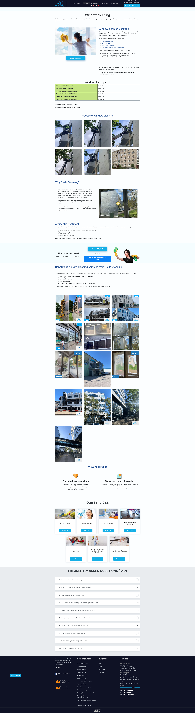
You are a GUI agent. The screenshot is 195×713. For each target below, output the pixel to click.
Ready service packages (131, 5)
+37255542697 (128, 692)
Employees (102, 669)
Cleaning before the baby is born (86, 693)
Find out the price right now (97, 259)
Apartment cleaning (82, 663)
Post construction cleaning (84, 681)
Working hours (104, 3)
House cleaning (81, 666)
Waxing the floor (81, 672)
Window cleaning (82, 690)
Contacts (101, 672)
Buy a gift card (15, 675)
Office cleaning (81, 678)
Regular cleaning (81, 669)
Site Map (57, 667)
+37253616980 (128, 694)
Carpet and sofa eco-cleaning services (113, 47)
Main (74, 3)
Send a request (75, 58)
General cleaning (82, 675)
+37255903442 (131, 1)
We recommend (114, 3)
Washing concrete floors (84, 705)
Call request (97, 253)
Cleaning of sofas (82, 684)
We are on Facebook (64, 673)
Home (56, 9)
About (78, 3)
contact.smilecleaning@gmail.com (132, 2)
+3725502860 (128, 690)
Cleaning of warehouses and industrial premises (85, 696)
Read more (65, 530)
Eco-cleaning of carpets (84, 687)
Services (86, 3)
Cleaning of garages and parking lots (86, 701)
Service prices (94, 3)
